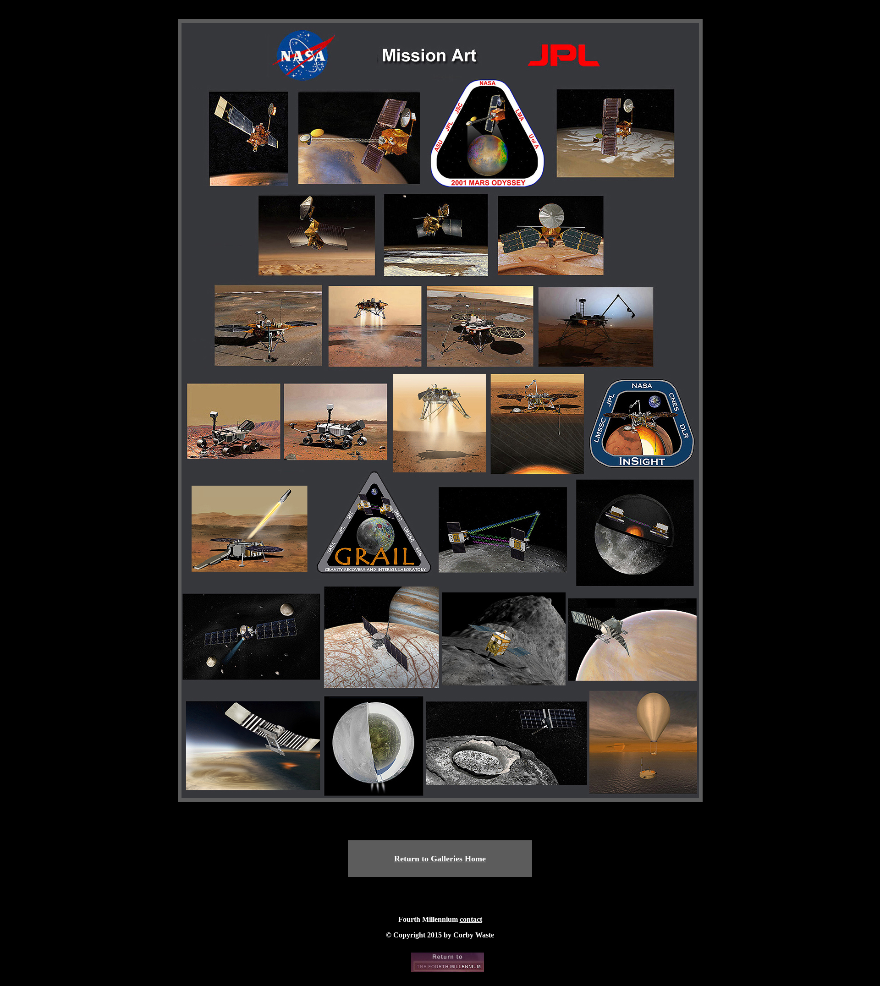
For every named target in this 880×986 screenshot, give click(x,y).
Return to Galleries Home (440, 858)
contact (471, 919)
